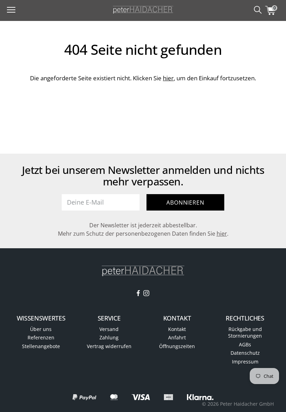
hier (168, 78)
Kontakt (177, 329)
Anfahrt (177, 337)
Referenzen (41, 337)
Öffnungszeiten (177, 346)
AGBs (245, 344)
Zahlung (109, 337)
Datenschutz (245, 353)
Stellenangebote (41, 346)
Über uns (41, 329)
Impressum (245, 361)
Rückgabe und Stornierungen (245, 332)
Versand (109, 329)
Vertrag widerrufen (109, 346)
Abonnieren (185, 202)
